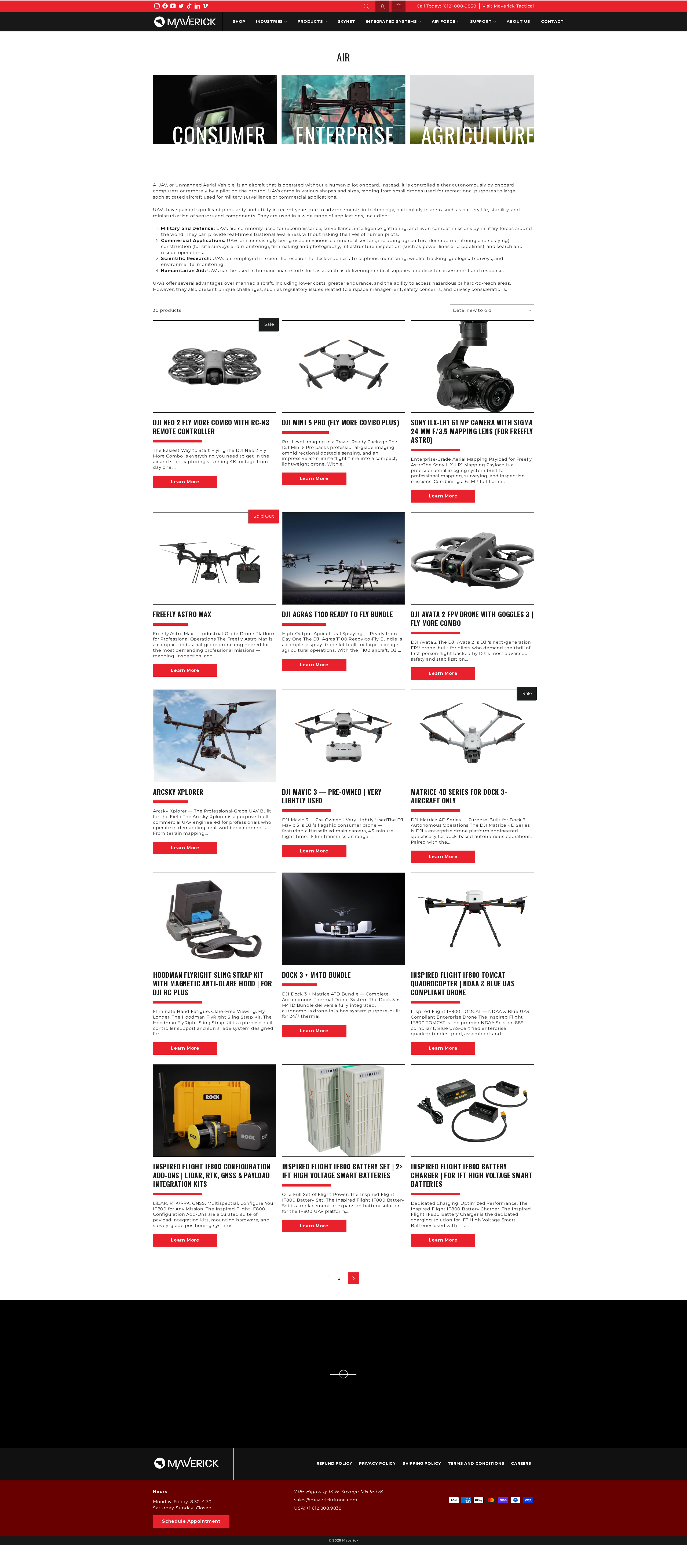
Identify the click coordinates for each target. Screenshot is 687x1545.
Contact (552, 21)
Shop (239, 21)
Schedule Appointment (191, 1521)
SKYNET (346, 21)
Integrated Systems (391, 21)
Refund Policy (334, 1463)
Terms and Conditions (476, 1463)
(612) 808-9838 (459, 6)
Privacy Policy (377, 1463)
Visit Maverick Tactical (508, 6)
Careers (521, 1463)
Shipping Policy (422, 1463)
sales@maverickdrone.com (325, 1499)
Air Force (443, 21)
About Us (518, 21)
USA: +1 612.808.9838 (318, 1508)
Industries (269, 21)
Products (310, 21)
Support (481, 21)
